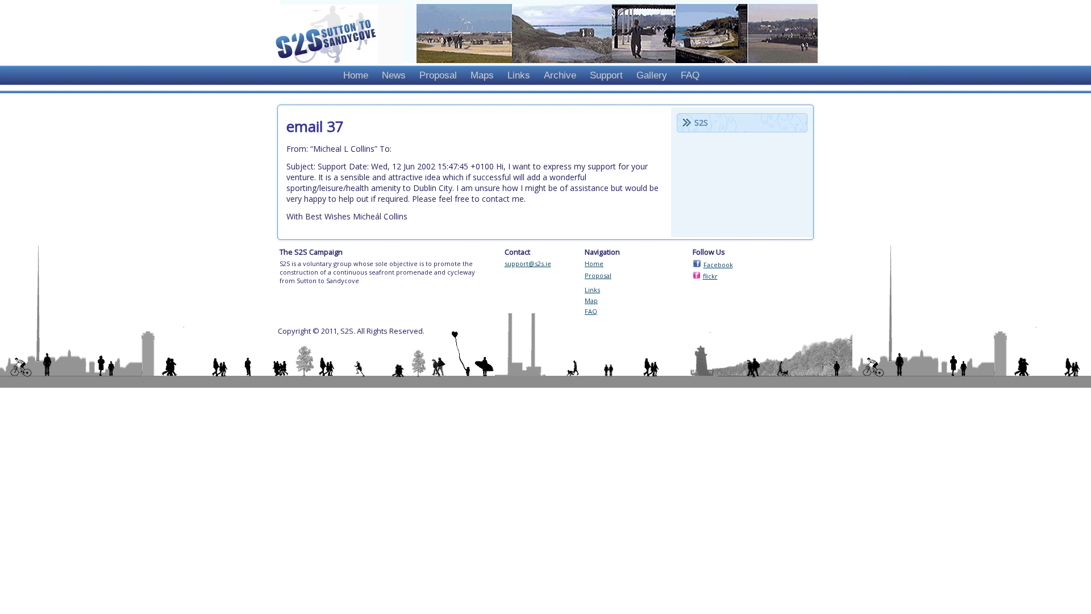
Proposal (438, 75)
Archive (560, 75)
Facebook (718, 264)
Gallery (651, 75)
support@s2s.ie (528, 263)
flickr (710, 276)
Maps (482, 75)
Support (606, 75)
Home (355, 75)
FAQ (690, 75)
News (394, 75)
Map (591, 300)
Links (518, 75)
